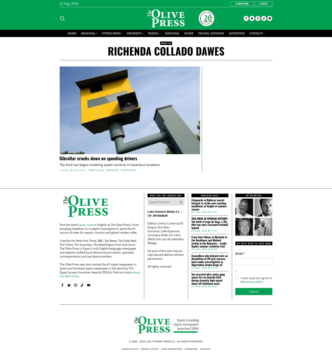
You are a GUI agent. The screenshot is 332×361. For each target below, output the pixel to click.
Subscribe (242, 3)
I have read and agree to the (256, 280)
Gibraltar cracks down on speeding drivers (98, 158)
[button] (181, 202)
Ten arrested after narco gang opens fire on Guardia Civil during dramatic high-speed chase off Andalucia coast (208, 279)
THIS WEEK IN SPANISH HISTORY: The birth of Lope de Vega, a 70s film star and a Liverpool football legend (209, 223)
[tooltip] (246, 18)
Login (263, 3)
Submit (254, 292)
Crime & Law (96, 170)
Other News (128, 170)
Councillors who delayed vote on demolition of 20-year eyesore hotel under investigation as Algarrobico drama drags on (209, 260)
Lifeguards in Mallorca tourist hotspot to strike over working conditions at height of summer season (209, 205)
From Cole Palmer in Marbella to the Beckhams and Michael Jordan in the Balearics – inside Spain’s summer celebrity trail (209, 242)
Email (240, 253)
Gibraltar (112, 170)
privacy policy (254, 282)
